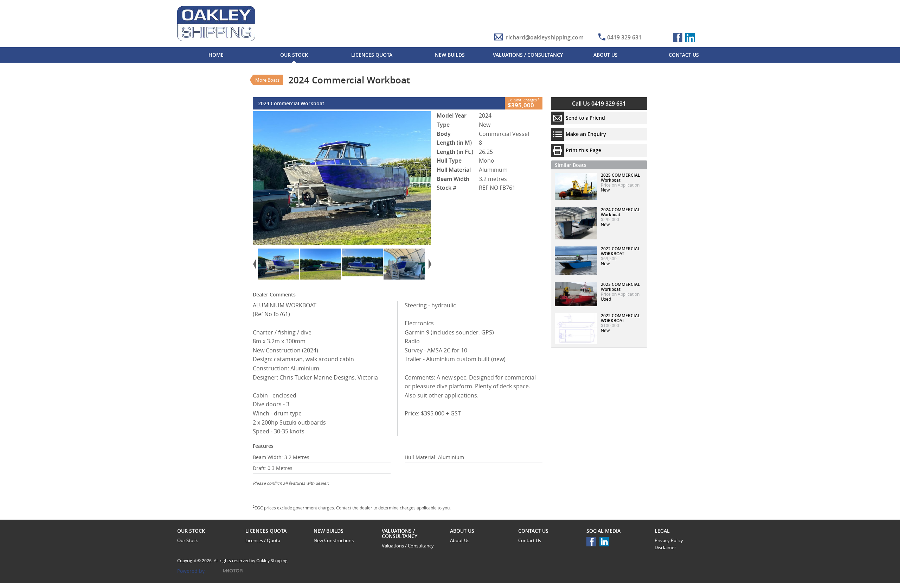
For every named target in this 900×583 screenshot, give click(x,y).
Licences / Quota (262, 540)
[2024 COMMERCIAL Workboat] (342, 178)
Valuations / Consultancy (408, 546)
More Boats (267, 80)
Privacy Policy (669, 540)
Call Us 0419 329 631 (599, 103)
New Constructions (334, 540)
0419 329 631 (624, 37)
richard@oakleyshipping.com (545, 37)
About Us (459, 540)
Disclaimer (665, 547)
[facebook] (592, 543)
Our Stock (187, 540)
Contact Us (529, 540)
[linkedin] (605, 543)
